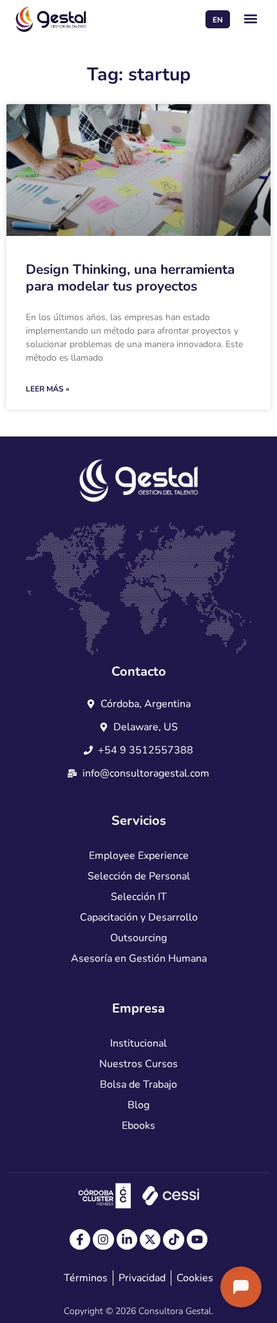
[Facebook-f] (80, 1239)
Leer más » (48, 389)
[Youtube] (197, 1239)
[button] (251, 19)
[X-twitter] (150, 1239)
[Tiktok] (173, 1239)
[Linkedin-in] (127, 1239)
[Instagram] (103, 1239)
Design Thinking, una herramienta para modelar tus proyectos (130, 277)
